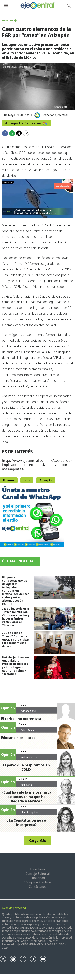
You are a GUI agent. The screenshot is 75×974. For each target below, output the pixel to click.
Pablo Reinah (28, 730)
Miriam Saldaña (29, 757)
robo (27, 480)
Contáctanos (37, 886)
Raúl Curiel (27, 784)
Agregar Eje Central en (23, 123)
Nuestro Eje (9, 20)
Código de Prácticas (37, 882)
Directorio (37, 869)
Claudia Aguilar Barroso (29, 814)
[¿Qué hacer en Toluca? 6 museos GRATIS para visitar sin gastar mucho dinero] (54, 642)
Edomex (8, 480)
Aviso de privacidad (14, 908)
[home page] (37, 5)
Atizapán (45, 480)
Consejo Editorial (38, 873)
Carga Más (37, 841)
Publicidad (37, 878)
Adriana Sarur (28, 711)
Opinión (23, 704)
